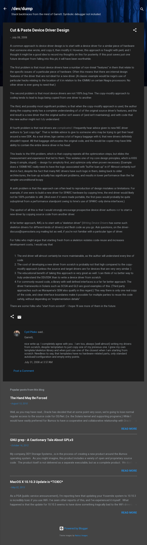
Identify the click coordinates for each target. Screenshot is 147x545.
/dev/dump (22, 8)
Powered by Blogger (76, 528)
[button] (135, 30)
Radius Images (81, 535)
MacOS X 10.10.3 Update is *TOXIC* (36, 482)
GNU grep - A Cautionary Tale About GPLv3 (41, 440)
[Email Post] (19, 318)
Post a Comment (24, 370)
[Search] (142, 9)
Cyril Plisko (30, 332)
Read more (129, 428)
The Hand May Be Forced (28, 398)
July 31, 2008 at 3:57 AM (38, 362)
